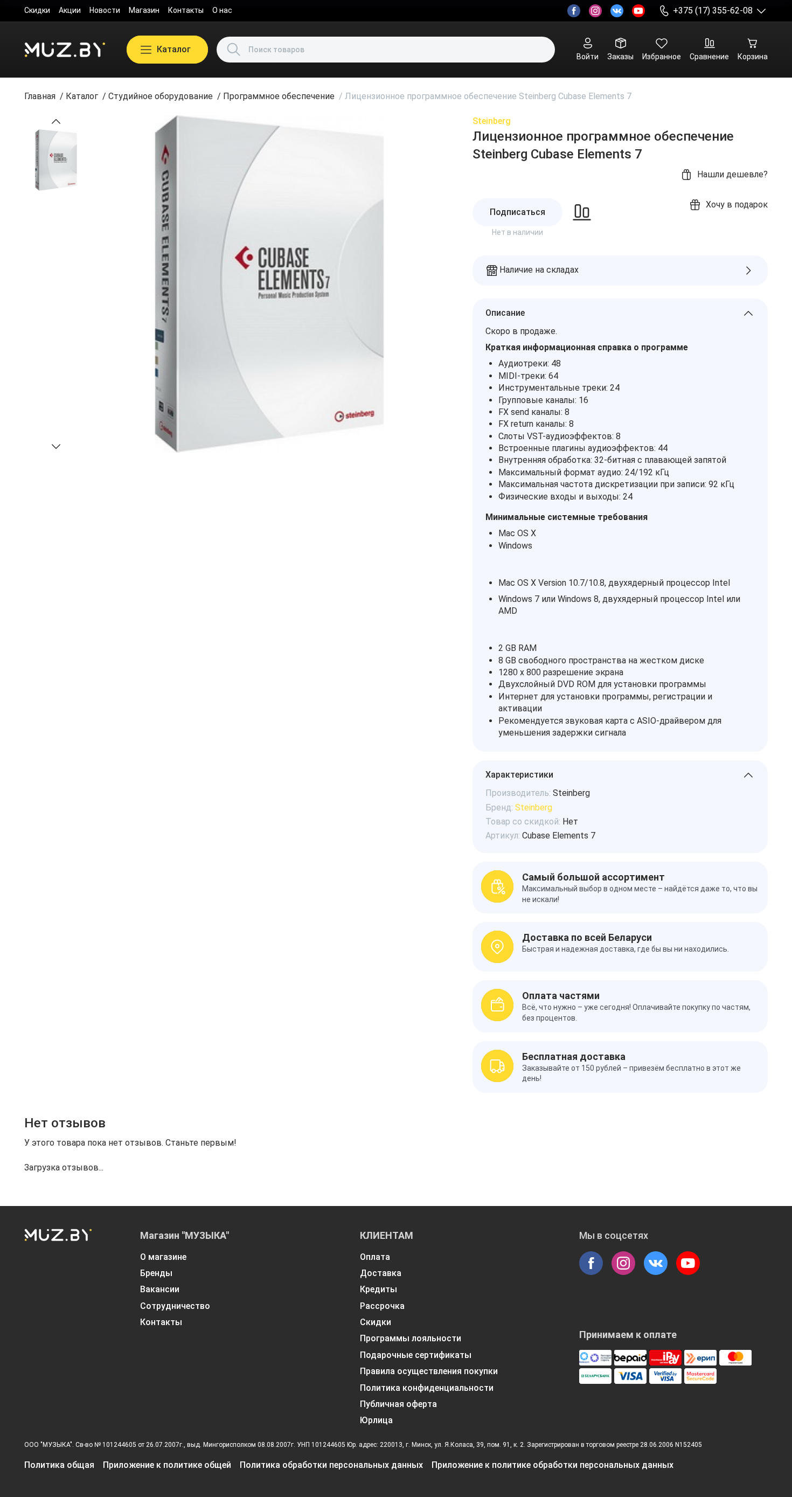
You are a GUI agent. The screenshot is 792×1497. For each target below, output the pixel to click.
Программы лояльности (410, 1338)
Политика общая (59, 1465)
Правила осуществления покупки (429, 1371)
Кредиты (378, 1289)
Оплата (375, 1257)
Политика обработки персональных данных (331, 1465)
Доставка (380, 1273)
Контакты (186, 10)
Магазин (144, 10)
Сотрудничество (175, 1306)
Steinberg (492, 121)
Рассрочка (382, 1306)
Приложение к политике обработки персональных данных (552, 1465)
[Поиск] (233, 49)
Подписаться (517, 212)
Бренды (156, 1273)
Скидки (37, 10)
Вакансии (159, 1289)
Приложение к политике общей (167, 1465)
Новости (104, 10)
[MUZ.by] (64, 50)
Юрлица (376, 1420)
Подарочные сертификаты (415, 1355)
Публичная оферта (398, 1404)
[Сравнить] (582, 212)
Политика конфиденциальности (427, 1388)
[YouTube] (638, 10)
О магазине (163, 1257)
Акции (70, 10)
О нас (222, 10)
